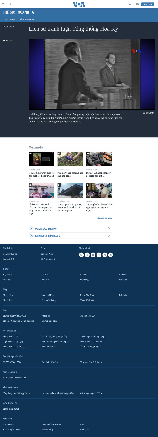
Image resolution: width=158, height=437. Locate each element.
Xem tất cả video (105, 217)
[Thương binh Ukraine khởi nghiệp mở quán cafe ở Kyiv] (99, 190)
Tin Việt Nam (47, 254)
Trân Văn (123, 295)
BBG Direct (8, 424)
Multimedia (10, 19)
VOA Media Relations (52, 424)
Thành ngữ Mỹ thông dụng (92, 336)
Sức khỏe (123, 279)
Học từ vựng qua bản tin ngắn (55, 341)
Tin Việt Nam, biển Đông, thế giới (18, 320)
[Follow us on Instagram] (99, 255)
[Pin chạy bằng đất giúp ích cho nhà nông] (70, 159)
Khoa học (123, 274)
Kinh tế (83, 274)
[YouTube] (137, 4)
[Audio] (129, 4)
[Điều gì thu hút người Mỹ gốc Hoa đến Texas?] (99, 159)
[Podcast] (104, 255)
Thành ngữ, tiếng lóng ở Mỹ (54, 336)
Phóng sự (46, 315)
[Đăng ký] (110, 255)
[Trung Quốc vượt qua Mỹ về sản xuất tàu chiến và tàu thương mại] (70, 190)
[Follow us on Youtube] (93, 255)
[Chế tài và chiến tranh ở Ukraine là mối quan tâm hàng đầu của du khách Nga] (41, 190)
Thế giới (7, 279)
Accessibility (47, 429)
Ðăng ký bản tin (10, 254)
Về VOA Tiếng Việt (12, 362)
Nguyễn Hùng (48, 295)
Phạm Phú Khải (87, 295)
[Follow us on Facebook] (81, 255)
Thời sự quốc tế (48, 259)
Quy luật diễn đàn (50, 362)
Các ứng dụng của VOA (91, 393)
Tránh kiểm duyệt (11, 408)
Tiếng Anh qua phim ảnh (14, 346)
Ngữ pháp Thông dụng (13, 341)
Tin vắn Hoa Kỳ (87, 315)
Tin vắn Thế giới (49, 320)
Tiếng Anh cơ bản (11, 336)
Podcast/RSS (8, 259)
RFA (82, 424)
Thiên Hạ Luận (87, 300)
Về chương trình (27, 19)
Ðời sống (84, 279)
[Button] (7, 41)
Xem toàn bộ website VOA (15, 377)
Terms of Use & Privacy (91, 362)
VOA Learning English (90, 346)
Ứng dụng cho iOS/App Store (16, 393)
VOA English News (12, 429)
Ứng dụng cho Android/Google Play (58, 393)
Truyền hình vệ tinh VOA (14, 315)
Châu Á (45, 274)
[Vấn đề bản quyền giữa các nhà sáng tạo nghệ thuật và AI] (41, 159)
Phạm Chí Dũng (49, 300)
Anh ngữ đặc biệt (49, 346)
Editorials (84, 429)
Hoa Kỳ (45, 279)
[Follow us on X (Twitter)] (87, 255)
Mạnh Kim (8, 295)
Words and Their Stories (91, 341)
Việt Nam (7, 274)
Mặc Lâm (7, 300)
